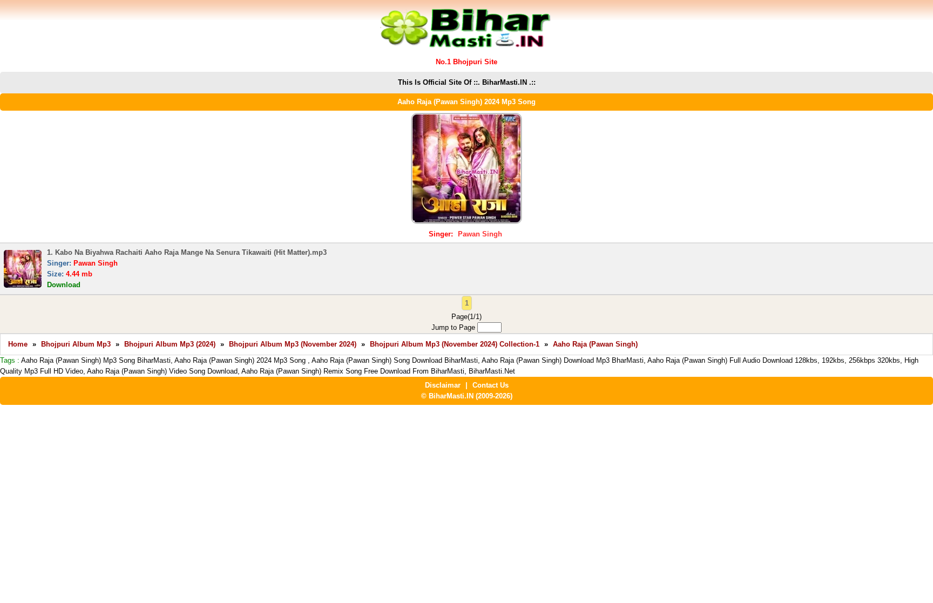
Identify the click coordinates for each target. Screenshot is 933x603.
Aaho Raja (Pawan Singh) (595, 344)
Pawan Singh (480, 234)
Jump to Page (454, 327)
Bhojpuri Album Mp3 (76, 344)
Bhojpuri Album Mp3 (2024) (169, 344)
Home (18, 344)
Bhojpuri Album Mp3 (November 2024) (292, 344)
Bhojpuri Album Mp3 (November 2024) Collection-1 (454, 344)
